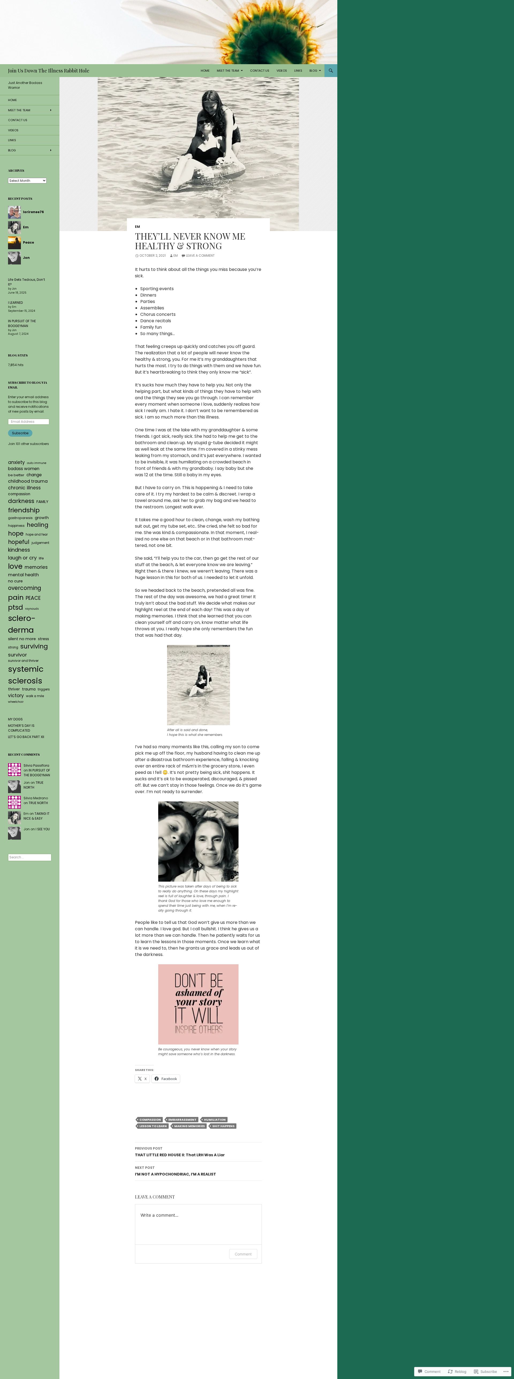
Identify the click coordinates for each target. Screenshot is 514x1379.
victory (16, 695)
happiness (16, 526)
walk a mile (35, 696)
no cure (15, 581)
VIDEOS (282, 70)
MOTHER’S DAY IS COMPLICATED (21, 728)
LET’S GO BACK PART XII (26, 737)
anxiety (16, 462)
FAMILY (42, 501)
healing (37, 525)
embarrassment (182, 1119)
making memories (189, 1126)
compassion (150, 1119)
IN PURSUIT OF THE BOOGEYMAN (22, 323)
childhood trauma (28, 481)
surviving (34, 646)
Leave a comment (200, 255)
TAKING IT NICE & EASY (37, 816)
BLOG (313, 70)
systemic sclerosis (26, 674)
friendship (24, 510)
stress (43, 639)
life (41, 558)
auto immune (36, 463)
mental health (23, 575)
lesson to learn (153, 1126)
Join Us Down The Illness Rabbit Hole (48, 70)
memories (36, 567)
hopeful (18, 542)
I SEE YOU (43, 829)
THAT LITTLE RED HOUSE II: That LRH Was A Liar (180, 1152)
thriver (14, 689)
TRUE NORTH (33, 785)
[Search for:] (29, 857)
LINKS (298, 70)
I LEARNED (15, 302)
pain (16, 597)
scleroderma (22, 624)
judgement (40, 543)
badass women (23, 468)
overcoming (24, 588)
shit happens (223, 1126)
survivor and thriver (23, 661)
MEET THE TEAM (228, 70)
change (34, 475)
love (15, 566)
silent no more (22, 639)
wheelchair (16, 702)
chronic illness (24, 488)
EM (137, 226)
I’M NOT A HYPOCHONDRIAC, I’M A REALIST (175, 1171)
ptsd (15, 607)
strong (13, 647)
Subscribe (20, 433)
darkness (21, 501)
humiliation (215, 1119)
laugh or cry (22, 557)
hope (16, 533)
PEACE (33, 598)
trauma (29, 689)
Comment (243, 1254)
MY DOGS (15, 719)
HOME (205, 70)
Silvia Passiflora (36, 765)
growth (42, 517)
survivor (17, 654)
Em (175, 255)
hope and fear (37, 534)
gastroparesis (20, 517)
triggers (44, 689)
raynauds (32, 609)
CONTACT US (259, 70)
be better (16, 475)
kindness (19, 550)
